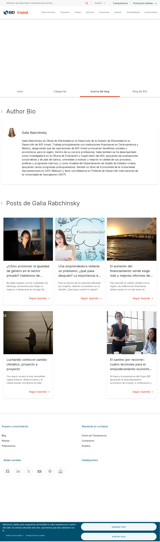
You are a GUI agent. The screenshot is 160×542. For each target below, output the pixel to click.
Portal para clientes (143, 3)
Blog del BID (140, 91)
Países (78, 12)
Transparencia (120, 3)
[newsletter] (60, 471)
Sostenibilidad (133, 12)
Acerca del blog (100, 91)
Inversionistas (151, 12)
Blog (4, 435)
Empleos (86, 445)
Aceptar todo (119, 536)
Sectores (90, 12)
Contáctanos (88, 440)
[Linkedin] (18, 471)
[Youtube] (39, 471)
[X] (29, 471)
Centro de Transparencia (94, 435)
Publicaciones (8, 445)
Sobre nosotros (48, 12)
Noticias (6, 440)
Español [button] (98, 3)
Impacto (118, 12)
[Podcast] (50, 471)
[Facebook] (7, 471)
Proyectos (65, 12)
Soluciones (104, 12)
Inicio (20, 91)
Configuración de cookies (35, 535)
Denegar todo (119, 527)
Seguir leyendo (38, 298)
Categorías (60, 91)
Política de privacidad (14, 535)
